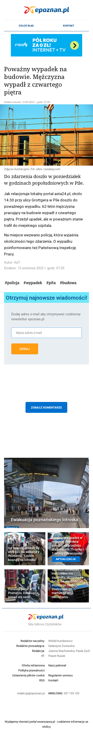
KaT (17, 262)
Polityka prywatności (31, 670)
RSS (42, 680)
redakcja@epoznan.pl (31, 693)
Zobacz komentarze (46, 407)
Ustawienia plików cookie (28, 675)
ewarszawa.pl (46, 721)
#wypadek (32, 282)
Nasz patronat (57, 665)
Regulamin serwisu (60, 675)
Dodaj (25, 349)
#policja (12, 282)
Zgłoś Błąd (26, 25)
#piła (51, 282)
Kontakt (68, 25)
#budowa (68, 282)
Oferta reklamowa (33, 665)
